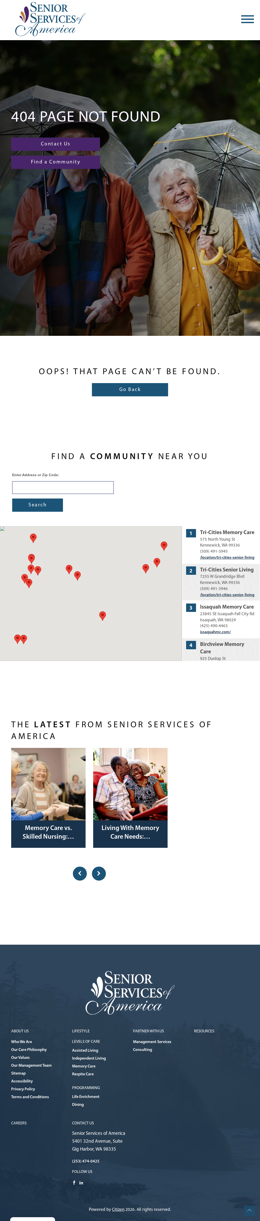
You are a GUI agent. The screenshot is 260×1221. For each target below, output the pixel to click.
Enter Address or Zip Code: (35, 475)
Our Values (20, 1058)
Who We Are (21, 1042)
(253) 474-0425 (86, 1161)
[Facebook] (74, 1183)
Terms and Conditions (30, 1097)
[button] (102, 616)
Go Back (130, 389)
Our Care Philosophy (29, 1050)
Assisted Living (85, 1051)
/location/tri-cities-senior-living (227, 558)
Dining (78, 1105)
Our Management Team (31, 1066)
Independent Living (89, 1059)
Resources (204, 1031)
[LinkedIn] (81, 1183)
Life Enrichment (86, 1097)
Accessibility (22, 1081)
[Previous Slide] (80, 874)
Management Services (152, 1042)
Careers (19, 1123)
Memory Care (83, 1066)
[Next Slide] (99, 874)
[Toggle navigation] (247, 19)
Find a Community (55, 162)
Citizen (118, 1210)
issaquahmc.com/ (215, 632)
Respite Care (83, 1074)
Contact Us (56, 144)
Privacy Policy (23, 1089)
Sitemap (18, 1074)
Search (37, 505)
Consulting (142, 1050)
